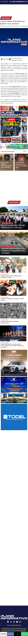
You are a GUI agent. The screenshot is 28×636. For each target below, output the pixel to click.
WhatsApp (24, 634)
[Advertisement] (14, 185)
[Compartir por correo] (9, 59)
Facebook (10, 634)
